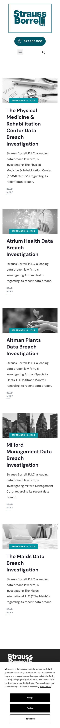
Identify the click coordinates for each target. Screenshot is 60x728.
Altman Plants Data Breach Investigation (23, 347)
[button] (20, 52)
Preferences (30, 719)
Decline (30, 708)
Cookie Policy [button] (28, 683)
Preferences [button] (45, 686)
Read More (9, 191)
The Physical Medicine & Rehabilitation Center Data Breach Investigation (23, 127)
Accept (30, 698)
